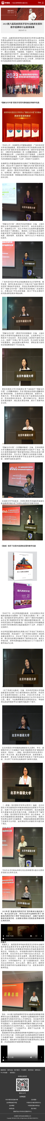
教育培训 (30, 1070)
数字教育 (17, 1070)
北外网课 (11, 1105)
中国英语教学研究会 (34, 1105)
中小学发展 (4, 1072)
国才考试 (33, 1108)
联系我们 (12, 1072)
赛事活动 (37, 1070)
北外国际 (33, 1099)
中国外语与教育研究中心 (34, 1102)
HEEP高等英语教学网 (11, 1099)
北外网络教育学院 (11, 1102)
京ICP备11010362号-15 (33, 1118)
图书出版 (10, 1070)
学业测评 (24, 1070)
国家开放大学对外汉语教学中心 (22, 1111)
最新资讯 (3, 1070)
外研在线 (11, 1108)
